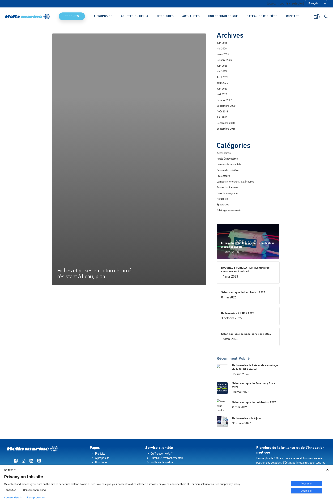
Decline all (306, 490)
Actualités (222, 199)
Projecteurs (223, 176)
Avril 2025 (222, 77)
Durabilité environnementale (167, 458)
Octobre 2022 (224, 100)
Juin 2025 (222, 66)
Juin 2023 (222, 88)
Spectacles (223, 204)
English (8, 469)
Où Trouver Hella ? (162, 453)
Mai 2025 (222, 71)
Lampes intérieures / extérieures (235, 181)
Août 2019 (222, 111)
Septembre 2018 (226, 129)
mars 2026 (223, 54)
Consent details (13, 497)
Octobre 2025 (224, 60)
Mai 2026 (222, 48)
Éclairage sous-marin (229, 210)
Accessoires (224, 153)
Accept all (306, 483)
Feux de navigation (227, 193)
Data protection (36, 497)
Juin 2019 (222, 117)
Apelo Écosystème (227, 159)
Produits (100, 453)
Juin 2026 (222, 43)
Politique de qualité (162, 462)
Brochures (101, 462)
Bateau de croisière (228, 170)
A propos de (102, 458)
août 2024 (222, 83)
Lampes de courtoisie (229, 164)
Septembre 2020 (226, 106)
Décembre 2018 (226, 123)
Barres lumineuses (227, 187)
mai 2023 (222, 94)
